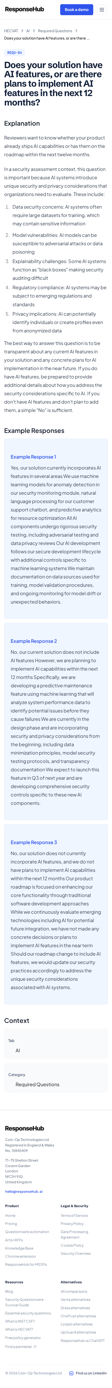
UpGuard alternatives (78, 1332)
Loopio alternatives (77, 1324)
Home (10, 1215)
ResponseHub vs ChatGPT (83, 1340)
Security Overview (76, 1253)
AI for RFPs (14, 1240)
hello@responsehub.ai (23, 1191)
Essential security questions (28, 1313)
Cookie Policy (72, 1245)
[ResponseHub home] (24, 10)
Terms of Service (74, 1215)
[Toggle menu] (102, 10)
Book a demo (77, 9)
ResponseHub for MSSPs (26, 1264)
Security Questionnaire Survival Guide (24, 1302)
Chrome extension (20, 1256)
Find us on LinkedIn (91, 1373)
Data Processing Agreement (74, 1234)
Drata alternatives (75, 1308)
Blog (9, 1291)
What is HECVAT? (19, 1329)
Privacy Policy (72, 1223)
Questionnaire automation (27, 1231)
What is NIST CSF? (20, 1321)
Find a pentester (18, 1346)
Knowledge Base (19, 1248)
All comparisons (74, 1291)
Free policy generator (23, 1337)
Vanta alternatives (75, 1299)
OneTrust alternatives (78, 1316)
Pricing (11, 1223)
